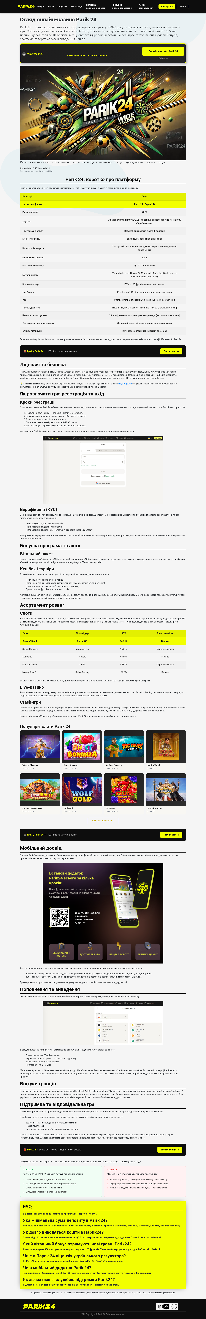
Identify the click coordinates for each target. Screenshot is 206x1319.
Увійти (183, 6)
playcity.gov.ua (125, 383)
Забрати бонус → (170, 1149)
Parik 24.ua (163, 58)
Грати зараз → (171, 351)
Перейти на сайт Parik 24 (163, 51)
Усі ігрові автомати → (103, 820)
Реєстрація (167, 6)
